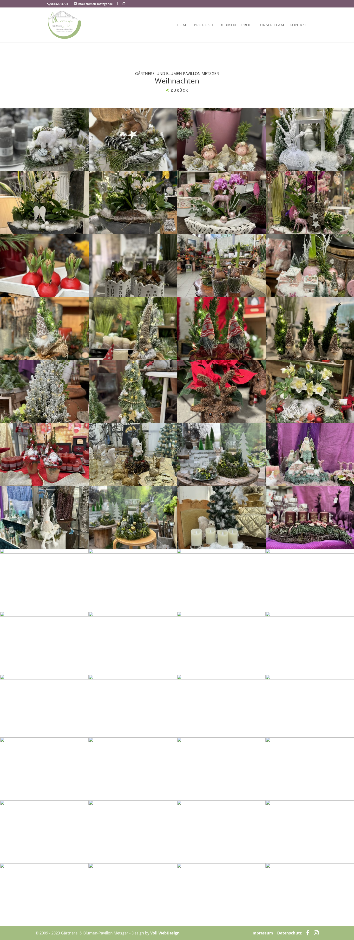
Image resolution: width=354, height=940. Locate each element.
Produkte (204, 25)
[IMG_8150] (133, 552)
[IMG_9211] (44, 295)
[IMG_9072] (133, 295)
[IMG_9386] (44, 866)
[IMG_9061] (133, 232)
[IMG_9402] (44, 803)
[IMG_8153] (44, 552)
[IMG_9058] (221, 232)
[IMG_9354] (133, 803)
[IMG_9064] (133, 358)
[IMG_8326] (133, 615)
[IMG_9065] (44, 358)
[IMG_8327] (44, 547)
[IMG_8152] (221, 552)
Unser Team (272, 25)
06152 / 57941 (60, 4)
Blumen (228, 25)
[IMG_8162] (221, 615)
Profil (248, 25)
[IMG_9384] (133, 866)
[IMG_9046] (221, 421)
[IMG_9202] (133, 169)
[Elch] (221, 866)
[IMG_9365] (44, 678)
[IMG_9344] (44, 740)
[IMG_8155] (133, 484)
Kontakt (298, 25)
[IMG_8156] (44, 615)
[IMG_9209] (221, 169)
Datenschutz (289, 933)
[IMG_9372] (133, 678)
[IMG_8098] (221, 295)
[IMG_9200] (44, 169)
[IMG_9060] (44, 232)
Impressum (262, 933)
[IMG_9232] (44, 421)
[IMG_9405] (221, 740)
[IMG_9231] (133, 421)
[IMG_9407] (133, 740)
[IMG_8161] (221, 484)
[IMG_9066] (221, 358)
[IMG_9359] (221, 678)
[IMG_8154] (221, 547)
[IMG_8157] (44, 484)
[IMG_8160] (133, 547)
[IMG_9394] (221, 803)
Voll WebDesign (165, 933)
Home (183, 25)
